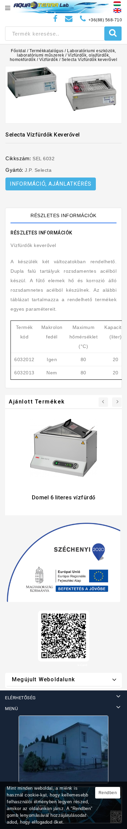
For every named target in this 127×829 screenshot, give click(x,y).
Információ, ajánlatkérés (50, 184)
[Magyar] (117, 3)
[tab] (63, 215)
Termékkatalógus (46, 50)
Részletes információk (63, 215)
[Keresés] (113, 33)
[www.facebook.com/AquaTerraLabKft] (55, 19)
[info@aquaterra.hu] (69, 19)
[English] (117, 10)
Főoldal (18, 50)
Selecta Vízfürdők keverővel (90, 59)
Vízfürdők (48, 59)
